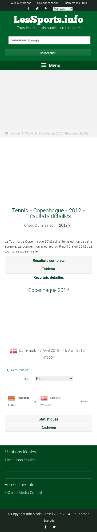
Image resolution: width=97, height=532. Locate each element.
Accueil (15, 133)
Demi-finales (19, 370)
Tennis (29, 133)
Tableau (48, 269)
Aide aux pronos (21, 3)
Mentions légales (21, 459)
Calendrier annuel (48, 3)
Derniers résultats (76, 3)
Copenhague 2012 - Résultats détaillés (64, 133)
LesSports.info (48, 20)
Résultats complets (49, 260)
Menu (54, 65)
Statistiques (48, 419)
